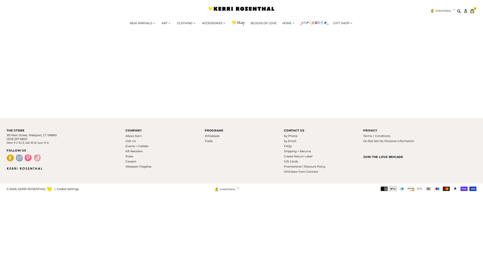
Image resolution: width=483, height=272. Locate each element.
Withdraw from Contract (301, 171)
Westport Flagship (138, 166)
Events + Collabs (136, 146)
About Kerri (133, 136)
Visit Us (130, 141)
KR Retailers (134, 151)
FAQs (288, 146)
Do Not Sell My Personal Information (388, 141)
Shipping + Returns (297, 151)
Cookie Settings (68, 189)
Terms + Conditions (376, 136)
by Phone (290, 136)
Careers (130, 161)
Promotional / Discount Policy (304, 166)
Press (129, 156)
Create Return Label (298, 156)
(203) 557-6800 (17, 139)
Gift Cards (291, 161)
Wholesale (212, 136)
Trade (209, 141)
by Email (290, 141)
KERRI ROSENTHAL (241, 11)
